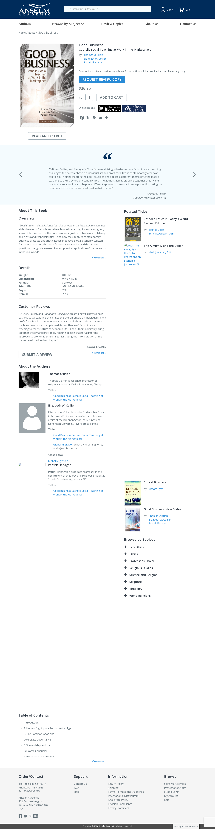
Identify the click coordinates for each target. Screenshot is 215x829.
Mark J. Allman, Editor (161, 252)
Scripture (135, 582)
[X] (88, 117)
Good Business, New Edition (163, 509)
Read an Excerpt (47, 136)
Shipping (113, 788)
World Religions (140, 596)
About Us (151, 24)
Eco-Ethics (136, 547)
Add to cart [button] (111, 97)
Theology (135, 589)
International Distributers (123, 796)
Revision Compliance (120, 804)
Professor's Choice (142, 561)
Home (22, 32)
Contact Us (188, 24)
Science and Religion (143, 575)
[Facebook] (82, 117)
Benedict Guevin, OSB (161, 233)
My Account (171, 796)
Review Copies (112, 24)
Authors (25, 24)
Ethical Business (155, 482)
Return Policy (116, 783)
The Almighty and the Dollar (163, 246)
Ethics (31, 32)
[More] (106, 117)
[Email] (100, 117)
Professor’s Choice (175, 788)
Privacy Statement (118, 808)
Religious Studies (141, 568)
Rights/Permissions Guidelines (126, 792)
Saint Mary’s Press (175, 783)
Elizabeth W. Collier (95, 58)
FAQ (76, 788)
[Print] (94, 117)
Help (76, 792)
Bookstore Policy (118, 800)
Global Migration (63, 444)
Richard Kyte (155, 489)
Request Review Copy (102, 79)
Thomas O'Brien (93, 55)
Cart (166, 800)
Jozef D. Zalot (156, 229)
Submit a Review (37, 354)
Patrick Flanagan (93, 62)
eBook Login (171, 792)
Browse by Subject (66, 24)
